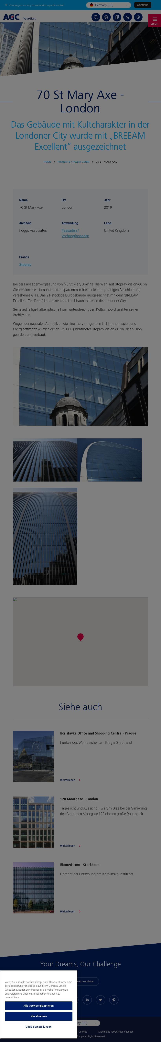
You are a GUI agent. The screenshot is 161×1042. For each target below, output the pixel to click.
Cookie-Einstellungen (38, 1026)
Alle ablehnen (38, 1016)
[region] (38, 1004)
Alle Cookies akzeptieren (39, 1005)
